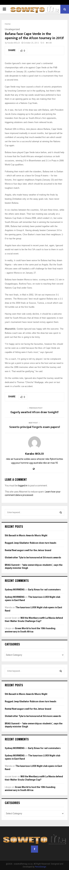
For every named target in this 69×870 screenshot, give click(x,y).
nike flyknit (50, 459)
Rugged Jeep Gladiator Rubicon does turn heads (30, 543)
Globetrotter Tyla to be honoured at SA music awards (33, 557)
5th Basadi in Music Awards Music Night (26, 535)
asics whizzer (38, 459)
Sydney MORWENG (15, 589)
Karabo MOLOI (13, 43)
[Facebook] (34, 849)
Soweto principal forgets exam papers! (34, 427)
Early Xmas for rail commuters (44, 589)
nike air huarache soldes (18, 459)
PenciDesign (40, 867)
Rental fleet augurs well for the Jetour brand (28, 550)
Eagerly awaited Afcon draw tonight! (34, 412)
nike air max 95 (50, 463)
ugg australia (35, 463)
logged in (22, 485)
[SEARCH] (60, 512)
